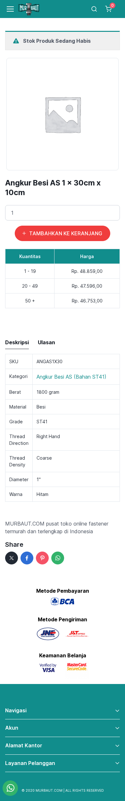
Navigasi (16, 710)
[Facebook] (27, 558)
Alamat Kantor (23, 745)
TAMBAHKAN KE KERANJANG (65, 233)
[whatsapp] (57, 558)
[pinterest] (42, 558)
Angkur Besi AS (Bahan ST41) (71, 377)
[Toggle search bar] (94, 9)
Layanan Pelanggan (30, 763)
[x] (11, 558)
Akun (11, 727)
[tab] (17, 343)
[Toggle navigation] (7, 9)
